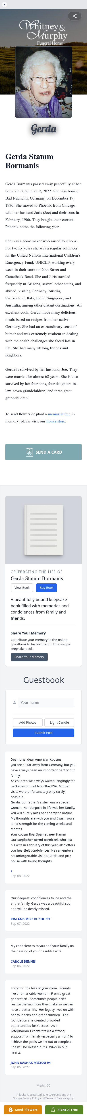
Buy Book (46, 587)
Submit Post (43, 733)
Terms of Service (55, 1098)
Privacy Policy (31, 1098)
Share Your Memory (29, 657)
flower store (55, 421)
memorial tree (59, 413)
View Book (21, 587)
